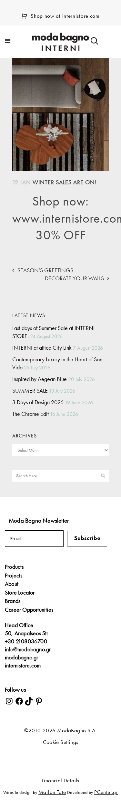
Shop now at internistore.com (65, 15)
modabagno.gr (21, 657)
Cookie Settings (60, 742)
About (11, 583)
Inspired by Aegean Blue (39, 379)
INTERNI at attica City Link (42, 347)
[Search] (94, 41)
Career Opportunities (29, 609)
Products (14, 566)
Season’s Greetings (45, 270)
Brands (12, 601)
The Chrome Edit (30, 413)
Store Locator (20, 592)
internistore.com (23, 665)
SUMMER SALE (30, 390)
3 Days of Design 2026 (38, 402)
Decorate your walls (74, 278)
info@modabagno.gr (28, 649)
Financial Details (60, 780)
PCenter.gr (106, 792)
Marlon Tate (52, 792)
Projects (14, 575)
